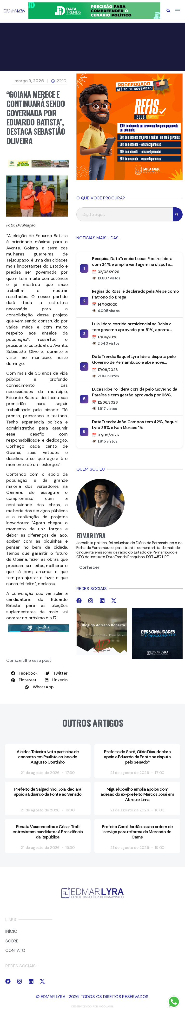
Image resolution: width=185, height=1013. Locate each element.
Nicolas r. (106, 1006)
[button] (168, 10)
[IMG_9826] (94, 17)
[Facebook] (79, 600)
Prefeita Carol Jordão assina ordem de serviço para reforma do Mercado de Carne (137, 832)
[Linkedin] (102, 600)
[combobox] (124, 214)
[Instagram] (90, 600)
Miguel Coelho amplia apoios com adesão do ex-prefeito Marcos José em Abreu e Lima (137, 794)
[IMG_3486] (38, 166)
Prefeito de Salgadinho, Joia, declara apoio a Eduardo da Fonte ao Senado (47, 791)
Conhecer (89, 567)
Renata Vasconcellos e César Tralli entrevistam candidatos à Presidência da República (48, 832)
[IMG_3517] (129, 179)
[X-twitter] (113, 600)
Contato (15, 950)
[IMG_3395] (38, 630)
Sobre (12, 941)
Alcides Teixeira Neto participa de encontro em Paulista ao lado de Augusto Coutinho (48, 757)
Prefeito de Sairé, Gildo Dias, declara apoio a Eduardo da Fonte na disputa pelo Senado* (137, 757)
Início (11, 931)
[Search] (178, 214)
